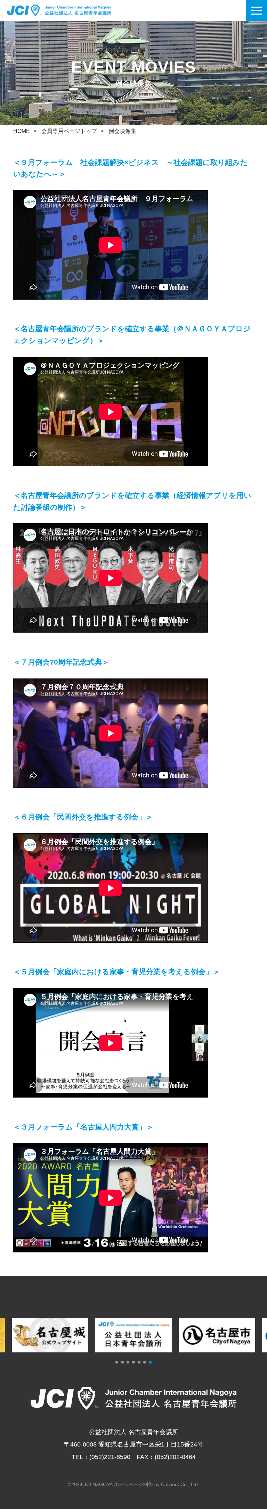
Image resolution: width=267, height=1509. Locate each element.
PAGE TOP (257, 1473)
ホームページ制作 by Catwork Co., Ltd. (156, 1484)
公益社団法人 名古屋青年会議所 (68, 10)
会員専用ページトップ (69, 131)
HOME (21, 131)
